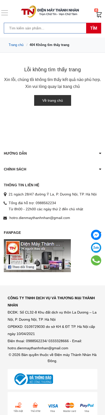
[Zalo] (96, 248)
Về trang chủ (52, 100)
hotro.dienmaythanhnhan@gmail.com (39, 218)
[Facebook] (96, 235)
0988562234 (46, 203)
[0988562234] (96, 260)
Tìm (93, 28)
